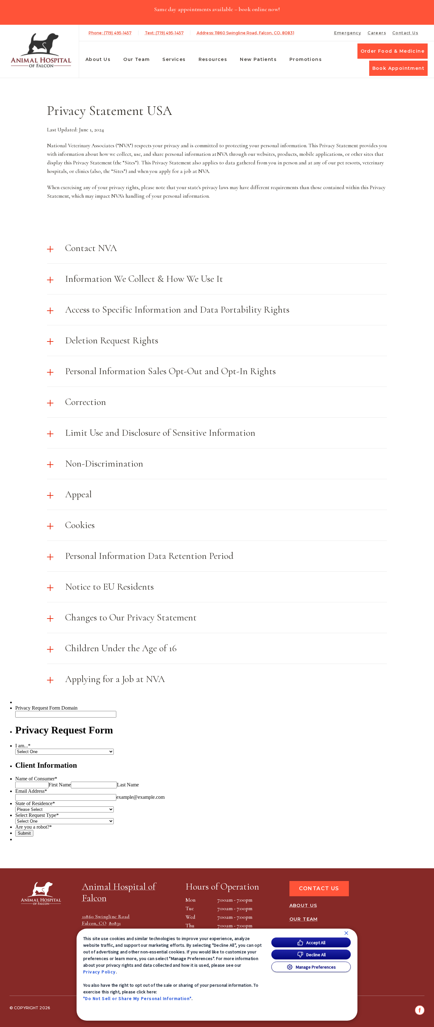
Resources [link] (213, 59)
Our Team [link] (136, 59)
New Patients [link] (258, 59)
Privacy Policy (99, 972)
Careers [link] (377, 32)
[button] (217, 248)
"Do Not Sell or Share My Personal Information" (137, 998)
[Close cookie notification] (346, 933)
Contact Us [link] (405, 32)
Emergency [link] (348, 32)
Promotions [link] (305, 59)
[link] (41, 50)
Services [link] (174, 59)
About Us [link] (98, 59)
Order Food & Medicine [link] (392, 51)
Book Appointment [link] (398, 68)
